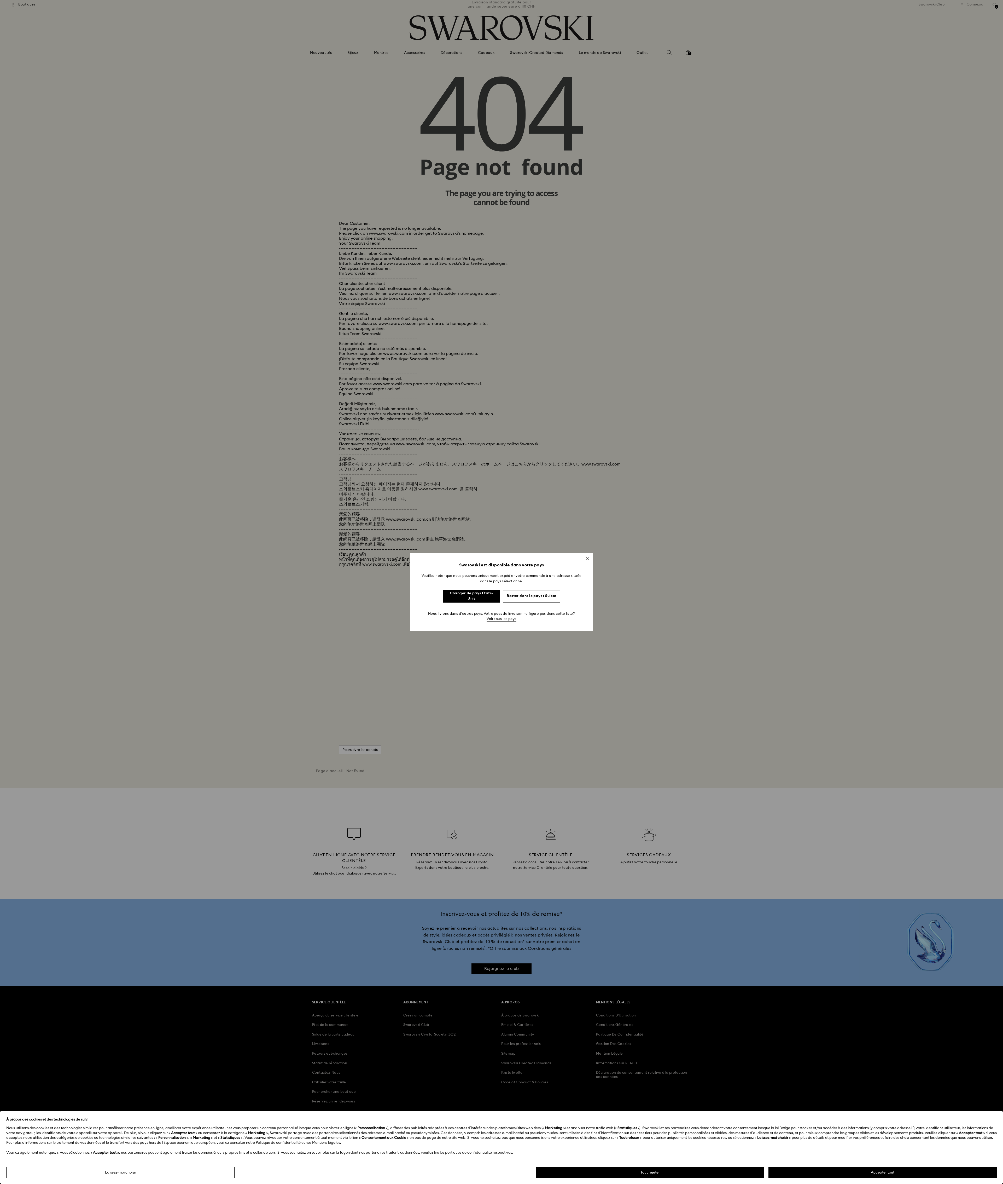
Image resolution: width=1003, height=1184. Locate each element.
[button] (587, 558)
